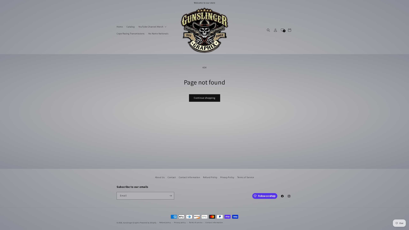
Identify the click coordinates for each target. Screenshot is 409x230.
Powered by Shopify (148, 223)
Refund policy (165, 222)
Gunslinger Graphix (131, 223)
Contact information (214, 222)
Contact (172, 177)
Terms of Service (245, 177)
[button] (152, 26)
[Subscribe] (170, 195)
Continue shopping (204, 97)
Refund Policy (210, 177)
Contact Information (189, 177)
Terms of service (195, 222)
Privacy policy (180, 222)
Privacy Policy (227, 177)
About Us (160, 177)
